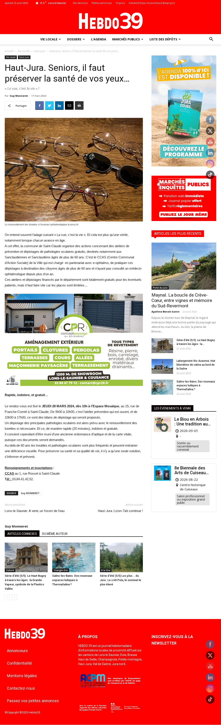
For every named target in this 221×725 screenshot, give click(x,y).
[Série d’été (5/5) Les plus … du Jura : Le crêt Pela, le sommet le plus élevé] (121, 557)
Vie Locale (48, 39)
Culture (10, 570)
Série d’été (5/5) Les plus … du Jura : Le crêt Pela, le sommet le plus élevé (120, 580)
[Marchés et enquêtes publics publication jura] (184, 220)
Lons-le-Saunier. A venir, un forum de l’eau (35, 511)
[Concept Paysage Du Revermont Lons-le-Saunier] (74, 389)
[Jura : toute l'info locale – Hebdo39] (110, 20)
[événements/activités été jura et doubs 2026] (184, 165)
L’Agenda (98, 39)
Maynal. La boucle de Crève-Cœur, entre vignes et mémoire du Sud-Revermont (182, 300)
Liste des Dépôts (163, 39)
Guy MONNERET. (30, 493)
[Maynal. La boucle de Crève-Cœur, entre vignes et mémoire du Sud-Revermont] (184, 266)
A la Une (105, 570)
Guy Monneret (19, 95)
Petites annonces (102, 3)
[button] (211, 40)
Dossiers (74, 39)
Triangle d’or (61, 570)
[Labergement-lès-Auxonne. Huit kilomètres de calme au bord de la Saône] (162, 366)
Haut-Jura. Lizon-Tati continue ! (120, 511)
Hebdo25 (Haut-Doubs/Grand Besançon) (152, 3)
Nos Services (80, 3)
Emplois (120, 3)
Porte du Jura (160, 287)
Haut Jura (39, 51)
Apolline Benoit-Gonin (166, 311)
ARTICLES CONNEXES (22, 533)
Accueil (9, 51)
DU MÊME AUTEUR (55, 533)
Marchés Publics (126, 39)
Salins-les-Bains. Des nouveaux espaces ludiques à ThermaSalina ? (72, 580)
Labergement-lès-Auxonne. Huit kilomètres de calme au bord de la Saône (196, 364)
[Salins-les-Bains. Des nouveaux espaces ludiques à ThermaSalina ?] (73, 557)
